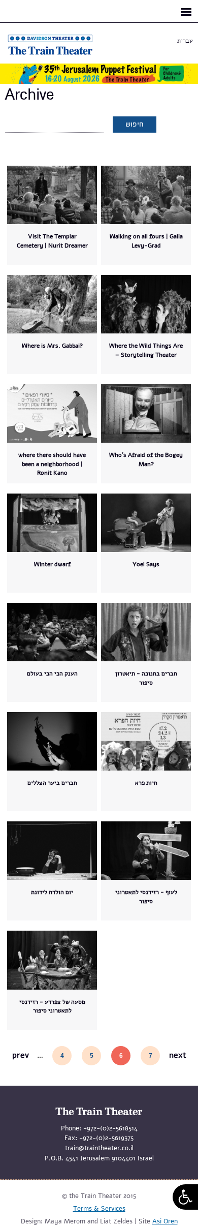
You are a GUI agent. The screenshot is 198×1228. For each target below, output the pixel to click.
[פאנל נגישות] (185, 1197)
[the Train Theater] (61, 54)
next (177, 1055)
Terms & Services (99, 1208)
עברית (185, 41)
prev (20, 1055)
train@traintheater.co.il (99, 1148)
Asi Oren (165, 1221)
